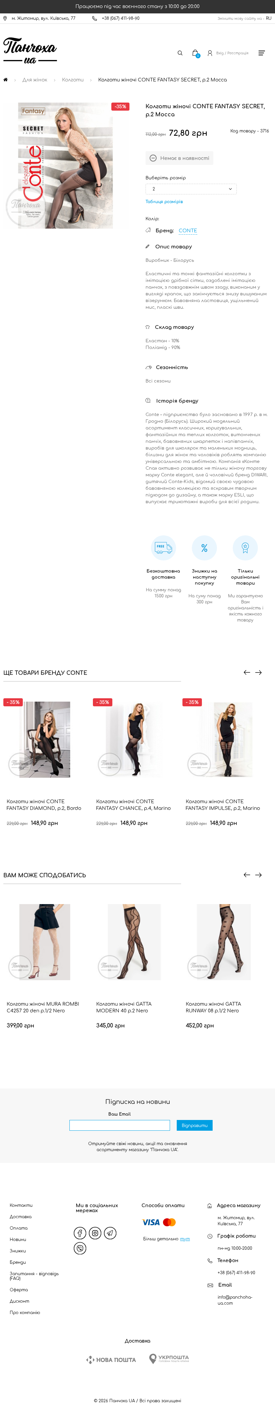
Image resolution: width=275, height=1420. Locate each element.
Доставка (21, 1217)
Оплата (19, 1228)
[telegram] (110, 1233)
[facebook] (79, 1233)
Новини (18, 1239)
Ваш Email (119, 1114)
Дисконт (19, 1301)
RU (269, 18)
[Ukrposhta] (169, 1359)
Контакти (21, 1205)
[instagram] (95, 1233)
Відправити (195, 1125)
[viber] (79, 1248)
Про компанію (25, 1312)
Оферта (19, 1290)
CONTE (188, 230)
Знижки (18, 1251)
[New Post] (111, 1360)
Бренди (18, 1262)
